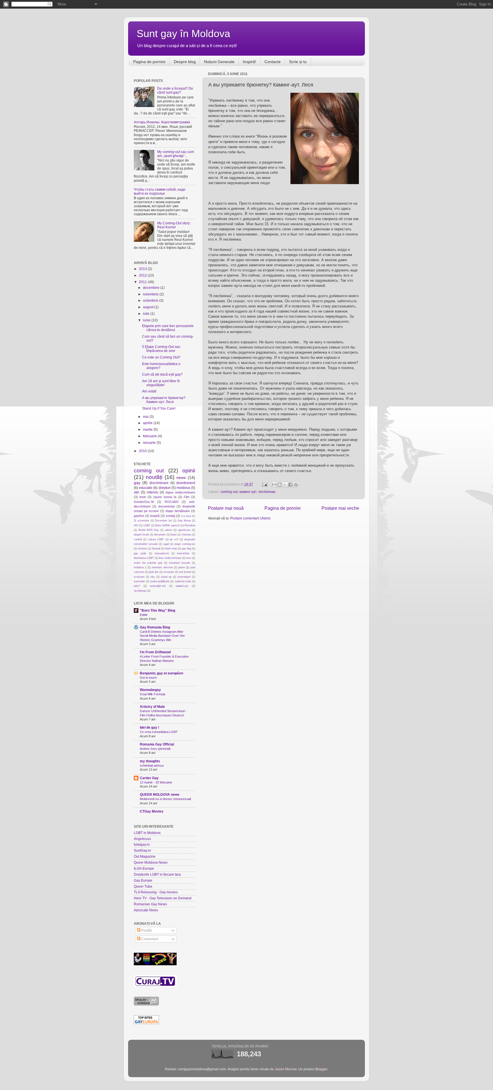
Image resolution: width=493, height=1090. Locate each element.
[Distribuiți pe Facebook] (290, 484)
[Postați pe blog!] (279, 484)
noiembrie (151, 294)
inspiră (154, 515)
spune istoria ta (164, 497)
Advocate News (146, 910)
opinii (188, 471)
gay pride (140, 553)
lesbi (143, 497)
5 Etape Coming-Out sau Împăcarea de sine (161, 348)
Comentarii (149, 939)
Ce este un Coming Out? (161, 357)
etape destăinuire (177, 511)
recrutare (168, 572)
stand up (166, 576)
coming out (229, 491)
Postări (146, 930)
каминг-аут (247, 491)
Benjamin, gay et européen (161, 673)
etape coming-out (184, 544)
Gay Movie (184, 520)
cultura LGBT (156, 539)
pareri (181, 567)
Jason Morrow (285, 1069)
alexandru (159, 534)
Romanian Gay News (150, 904)
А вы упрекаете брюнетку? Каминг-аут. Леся (163, 400)
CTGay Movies (151, 811)
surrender (139, 581)
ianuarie (150, 442)
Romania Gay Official (157, 744)
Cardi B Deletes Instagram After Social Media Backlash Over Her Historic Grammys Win (162, 636)
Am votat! (149, 391)
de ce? (174, 539)
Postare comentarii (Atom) (250, 518)
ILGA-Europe (144, 868)
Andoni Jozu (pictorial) (155, 748)
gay (137, 482)
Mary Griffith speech (167, 525)
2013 (143, 269)
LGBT (147, 525)
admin (168, 530)
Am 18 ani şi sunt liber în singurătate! (161, 383)
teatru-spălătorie (159, 581)
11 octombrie (141, 520)
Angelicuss (142, 839)
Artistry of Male (152, 706)
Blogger (321, 1069)
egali (166, 544)
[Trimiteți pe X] (285, 484)
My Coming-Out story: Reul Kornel (174, 225)
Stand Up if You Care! (158, 408)
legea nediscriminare (180, 492)
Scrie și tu (298, 61)
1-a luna (186, 516)
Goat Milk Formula (152, 694)
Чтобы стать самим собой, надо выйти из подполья (159, 191)
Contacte (272, 61)
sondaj (170, 515)
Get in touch (148, 677)
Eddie (144, 614)
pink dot (153, 572)
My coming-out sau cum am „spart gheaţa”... (175, 154)
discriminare (159, 483)
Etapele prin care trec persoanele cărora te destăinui (168, 328)
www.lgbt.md (157, 586)
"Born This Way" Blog (157, 610)
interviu (152, 492)
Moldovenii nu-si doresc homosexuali (165, 799)
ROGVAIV (172, 501)
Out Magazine (144, 856)
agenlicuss (184, 530)
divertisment (185, 483)
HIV (136, 525)
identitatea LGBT (144, 558)
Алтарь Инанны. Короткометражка (162, 122)
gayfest (139, 515)
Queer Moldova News (150, 862)
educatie (145, 487)
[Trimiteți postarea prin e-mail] (264, 484)
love (188, 558)
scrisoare (139, 576)
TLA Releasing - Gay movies (156, 892)
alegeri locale (141, 534)
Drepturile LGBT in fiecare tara (157, 874)
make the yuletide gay (148, 562)
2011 (143, 282)
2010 (143, 451)
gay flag (186, 548)
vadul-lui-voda (183, 581)
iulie (146, 313)
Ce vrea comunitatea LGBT (159, 732)
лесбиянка (266, 491)
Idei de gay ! (149, 727)
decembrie (151, 287)
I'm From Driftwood (155, 652)
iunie (147, 320)
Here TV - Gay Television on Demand (162, 898)
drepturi (165, 487)
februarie (150, 436)
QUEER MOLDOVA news (159, 794)
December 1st (163, 520)
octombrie (151, 300)
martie (148, 429)
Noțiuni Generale (219, 61)
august (148, 307)
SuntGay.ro (142, 850)
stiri (136, 492)
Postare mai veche (340, 508)
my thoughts (150, 761)
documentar (166, 506)
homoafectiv (162, 553)
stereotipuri (184, 576)
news (181, 477)
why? (137, 586)
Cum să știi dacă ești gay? (162, 374)
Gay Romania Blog (155, 627)
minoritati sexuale (180, 562)
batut (174, 534)
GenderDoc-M (144, 501)
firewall (156, 548)
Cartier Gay (149, 778)
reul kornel (185, 572)
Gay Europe (143, 880)
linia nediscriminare (170, 558)
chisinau (186, 534)
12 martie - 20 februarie (156, 782)
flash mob (171, 548)
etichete (142, 548)
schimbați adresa (151, 765)
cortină (138, 539)
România (190, 525)
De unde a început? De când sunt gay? (175, 90)
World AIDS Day (148, 530)
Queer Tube (143, 886)
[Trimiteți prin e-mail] (274, 484)
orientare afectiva (162, 567)
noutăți (154, 477)
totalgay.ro (142, 844)
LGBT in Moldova (147, 833)
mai (146, 416)
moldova (183, 487)
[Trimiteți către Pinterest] (296, 484)
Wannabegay (150, 690)
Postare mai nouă (226, 508)
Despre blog (185, 61)
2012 (143, 275)
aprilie (148, 423)
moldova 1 (140, 567)
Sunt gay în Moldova (183, 33)
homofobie (183, 553)
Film (186, 497)
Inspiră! (249, 61)
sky (153, 576)
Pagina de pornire (149, 61)
